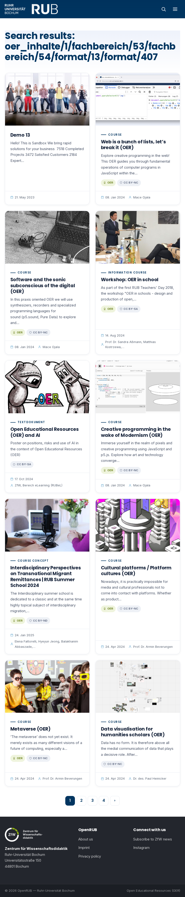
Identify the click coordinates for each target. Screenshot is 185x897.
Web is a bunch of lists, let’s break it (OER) (133, 145)
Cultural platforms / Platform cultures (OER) (136, 571)
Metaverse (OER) (30, 729)
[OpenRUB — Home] (31, 9)
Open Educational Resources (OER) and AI (44, 432)
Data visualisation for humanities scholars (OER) (133, 732)
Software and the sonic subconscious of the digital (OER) (42, 285)
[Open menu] (175, 9)
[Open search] (164, 9)
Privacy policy (89, 856)
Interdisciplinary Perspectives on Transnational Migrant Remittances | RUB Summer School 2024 (45, 577)
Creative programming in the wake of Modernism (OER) (136, 432)
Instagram (141, 848)
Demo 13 (20, 135)
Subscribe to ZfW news (152, 839)
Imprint (84, 848)
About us (85, 839)
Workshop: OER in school (130, 279)
